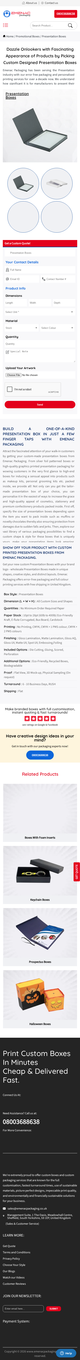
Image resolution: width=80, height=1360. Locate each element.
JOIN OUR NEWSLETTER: (22, 1296)
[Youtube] (35, 1103)
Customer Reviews (14, 1283)
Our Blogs (9, 1271)
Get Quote (9, 1246)
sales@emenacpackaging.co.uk (27, 1209)
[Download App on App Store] (38, 1138)
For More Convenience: (17, 1130)
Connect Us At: (12, 1095)
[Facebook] (5, 1103)
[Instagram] (13, 1103)
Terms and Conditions (16, 1252)
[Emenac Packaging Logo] (17, 14)
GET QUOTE (77, 872)
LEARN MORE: (13, 1235)
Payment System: (16, 1321)
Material (11, 321)
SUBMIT (53, 1308)
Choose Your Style (14, 1264)
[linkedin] (43, 1103)
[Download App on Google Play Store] (14, 1138)
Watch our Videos (14, 1277)
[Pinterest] (20, 1103)
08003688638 (40, 755)
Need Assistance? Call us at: (20, 1113)
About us (31, 2)
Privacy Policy (11, 1258)
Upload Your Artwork (21, 368)
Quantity (12, 337)
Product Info (15, 288)
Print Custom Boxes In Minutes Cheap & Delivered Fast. (37, 1066)
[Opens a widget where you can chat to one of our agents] (66, 1353)
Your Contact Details (22, 262)
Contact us (51, 2)
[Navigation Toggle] (5, 26)
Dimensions (14, 296)
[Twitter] (28, 1103)
